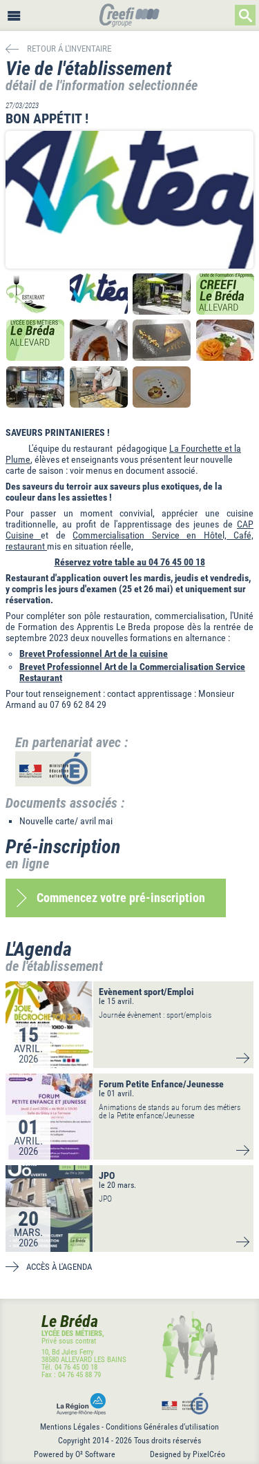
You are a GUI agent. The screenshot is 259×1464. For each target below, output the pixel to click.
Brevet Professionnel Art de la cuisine (93, 653)
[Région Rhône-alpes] (78, 1404)
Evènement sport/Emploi (146, 991)
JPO (107, 1175)
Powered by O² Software (74, 1454)
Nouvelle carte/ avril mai (66, 820)
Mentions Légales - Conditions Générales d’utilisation (129, 1427)
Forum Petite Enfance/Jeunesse (161, 1083)
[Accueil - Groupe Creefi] (129, 16)
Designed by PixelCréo (187, 1454)
